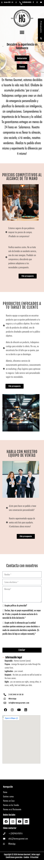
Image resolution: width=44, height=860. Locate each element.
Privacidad (34, 857)
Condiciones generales (14, 857)
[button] (22, 32)
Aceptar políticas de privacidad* (16, 605)
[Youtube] (19, 710)
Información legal (13, 657)
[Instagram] (12, 710)
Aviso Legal (36, 854)
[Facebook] (5, 710)
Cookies (26, 857)
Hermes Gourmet (24, 854)
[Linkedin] (26, 710)
